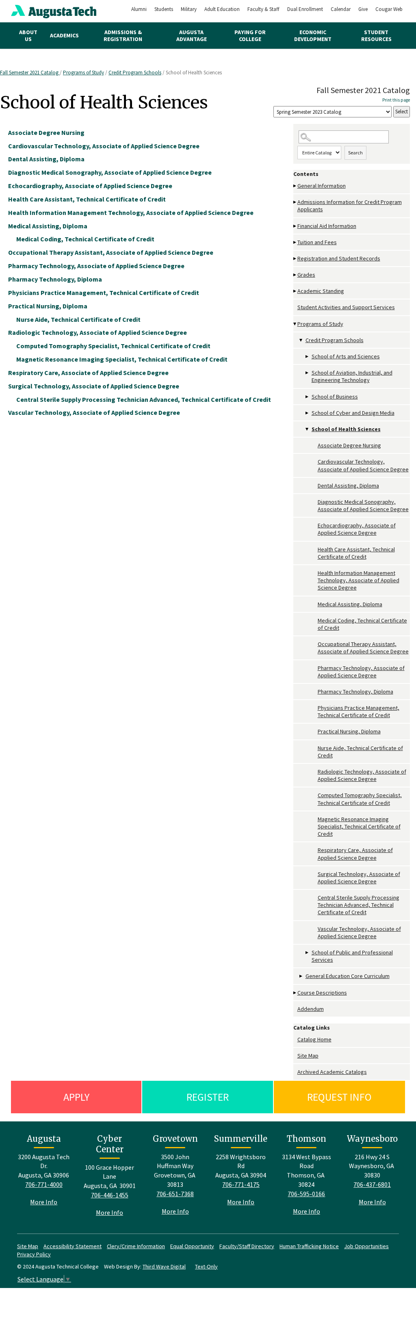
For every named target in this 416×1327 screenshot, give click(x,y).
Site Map (307, 1055)
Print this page (396, 100)
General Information (321, 185)
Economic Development (313, 35)
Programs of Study (83, 72)
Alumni (139, 9)
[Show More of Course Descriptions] (295, 993)
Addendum (310, 1009)
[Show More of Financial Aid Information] (295, 226)
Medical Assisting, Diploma (350, 604)
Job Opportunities (366, 1246)
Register (207, 1097)
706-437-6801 (372, 1184)
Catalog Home (314, 1039)
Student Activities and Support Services (346, 307)
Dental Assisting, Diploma (348, 485)
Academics (64, 35)
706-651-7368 (175, 1194)
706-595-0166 (306, 1194)
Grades (306, 274)
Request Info (339, 1097)
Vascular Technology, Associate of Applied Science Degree (359, 932)
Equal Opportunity (192, 1246)
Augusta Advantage (191, 35)
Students (163, 9)
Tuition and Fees (317, 242)
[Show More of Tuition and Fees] (295, 242)
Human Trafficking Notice (309, 1246)
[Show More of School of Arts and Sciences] (308, 356)
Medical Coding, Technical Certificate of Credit (362, 624)
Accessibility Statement (72, 1246)
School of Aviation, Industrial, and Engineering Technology (352, 376)
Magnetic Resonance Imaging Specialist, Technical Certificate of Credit (359, 826)
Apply (76, 1097)
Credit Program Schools (134, 72)
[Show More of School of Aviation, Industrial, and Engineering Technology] (308, 373)
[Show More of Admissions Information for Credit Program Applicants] (295, 202)
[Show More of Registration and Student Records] (295, 258)
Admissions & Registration (123, 35)
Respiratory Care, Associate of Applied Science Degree (355, 853)
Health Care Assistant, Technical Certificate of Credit (356, 553)
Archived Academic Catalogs (332, 1071)
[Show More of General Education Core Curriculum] (301, 976)
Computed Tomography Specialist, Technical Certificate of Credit (360, 798)
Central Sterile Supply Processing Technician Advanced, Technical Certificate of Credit (358, 905)
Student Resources (376, 35)
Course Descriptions (322, 992)
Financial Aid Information (326, 226)
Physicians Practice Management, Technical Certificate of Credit (358, 711)
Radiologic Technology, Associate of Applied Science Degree (362, 775)
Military (189, 9)
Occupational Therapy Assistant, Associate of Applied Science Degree (363, 647)
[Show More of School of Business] (308, 397)
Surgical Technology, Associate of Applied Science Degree (359, 877)
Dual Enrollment (305, 9)
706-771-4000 (44, 1184)
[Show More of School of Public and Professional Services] (308, 952)
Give (363, 9)
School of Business (335, 396)
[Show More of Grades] (295, 275)
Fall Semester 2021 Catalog (30, 72)
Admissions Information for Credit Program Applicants (349, 205)
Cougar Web (389, 9)
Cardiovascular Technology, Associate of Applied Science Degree (363, 465)
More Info (43, 1202)
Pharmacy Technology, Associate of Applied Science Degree (361, 671)
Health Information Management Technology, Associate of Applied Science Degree (358, 580)
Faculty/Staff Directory (246, 1246)
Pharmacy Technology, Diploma (355, 691)
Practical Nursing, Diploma (349, 731)
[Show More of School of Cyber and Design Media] (308, 413)
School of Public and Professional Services (352, 956)
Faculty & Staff (263, 9)
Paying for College (250, 35)
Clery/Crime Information (136, 1246)
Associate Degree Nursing (349, 445)
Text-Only (206, 1266)
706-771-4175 (241, 1184)
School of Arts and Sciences (346, 356)
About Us (28, 35)
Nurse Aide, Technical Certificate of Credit (360, 751)
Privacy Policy (34, 1254)
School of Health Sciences (346, 429)
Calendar (341, 9)
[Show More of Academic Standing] (295, 291)
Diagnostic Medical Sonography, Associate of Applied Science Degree (363, 505)
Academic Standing (320, 291)
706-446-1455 (109, 1195)
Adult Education (222, 9)
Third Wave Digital (164, 1266)
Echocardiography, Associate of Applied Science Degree (357, 529)
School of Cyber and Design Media (353, 412)
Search (355, 153)
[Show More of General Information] (295, 186)
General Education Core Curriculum (348, 976)
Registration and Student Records (338, 258)
